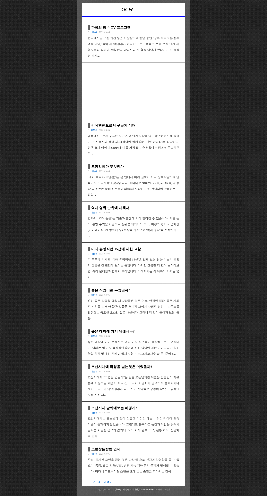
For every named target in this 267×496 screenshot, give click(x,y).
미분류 (94, 32)
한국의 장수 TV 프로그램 (111, 27)
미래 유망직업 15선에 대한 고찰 (116, 249)
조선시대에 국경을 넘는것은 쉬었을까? (121, 367)
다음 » (107, 482)
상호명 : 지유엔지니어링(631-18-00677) (134, 489)
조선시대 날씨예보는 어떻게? (114, 408)
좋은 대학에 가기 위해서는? (113, 331)
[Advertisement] (133, 93)
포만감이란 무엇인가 (107, 167)
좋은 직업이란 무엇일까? (110, 290)
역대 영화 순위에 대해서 (110, 208)
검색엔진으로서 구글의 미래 (113, 125)
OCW (127, 9)
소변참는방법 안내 (105, 449)
